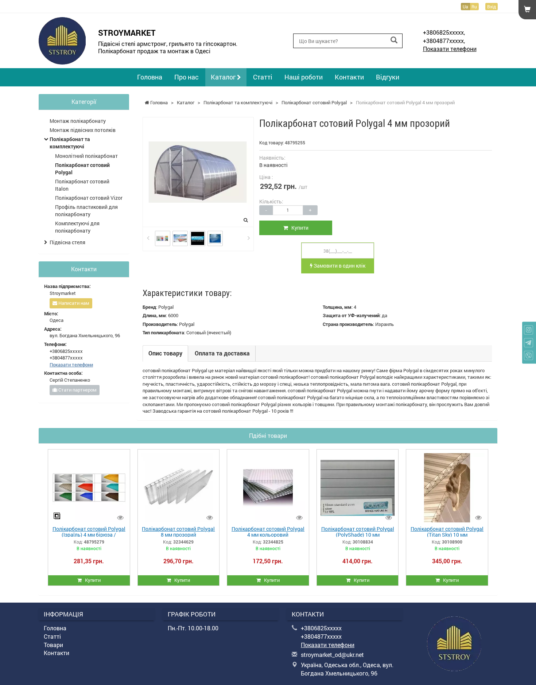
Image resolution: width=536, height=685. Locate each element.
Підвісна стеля (67, 242)
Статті (262, 77)
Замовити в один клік (338, 265)
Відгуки (387, 77)
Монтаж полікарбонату (78, 120)
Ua (465, 6)
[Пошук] (394, 40)
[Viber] (528, 355)
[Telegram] (528, 342)
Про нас (186, 77)
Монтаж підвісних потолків (83, 130)
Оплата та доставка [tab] (222, 353)
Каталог (224, 77)
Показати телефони (450, 48)
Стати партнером (77, 389)
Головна (149, 77)
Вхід (491, 6)
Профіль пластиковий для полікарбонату (86, 210)
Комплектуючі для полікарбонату (77, 227)
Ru (474, 6)
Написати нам (73, 303)
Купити (298, 227)
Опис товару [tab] (165, 353)
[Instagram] (528, 329)
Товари (53, 645)
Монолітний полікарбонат (86, 155)
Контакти (349, 77)
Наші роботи (303, 77)
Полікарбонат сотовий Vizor (89, 197)
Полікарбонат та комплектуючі (70, 143)
